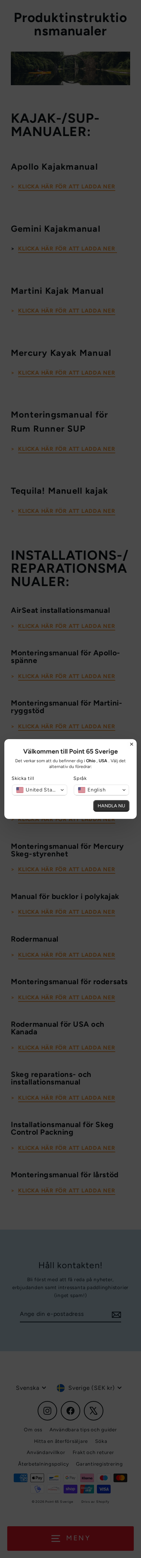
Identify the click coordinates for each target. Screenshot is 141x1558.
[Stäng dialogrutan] (131, 744)
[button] (40, 790)
